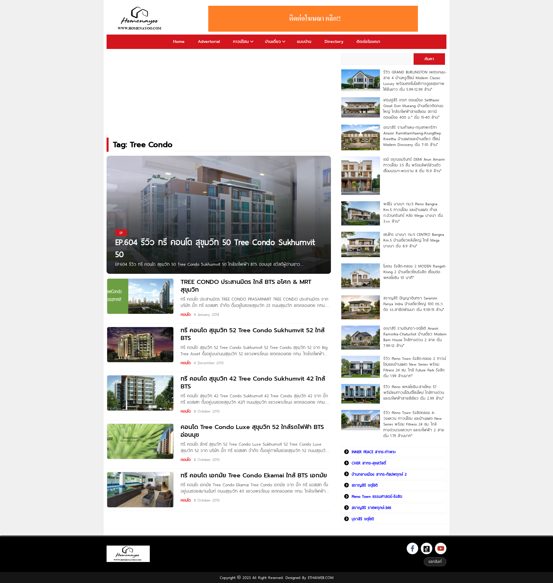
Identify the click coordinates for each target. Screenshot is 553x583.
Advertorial (209, 42)
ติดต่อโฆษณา (368, 42)
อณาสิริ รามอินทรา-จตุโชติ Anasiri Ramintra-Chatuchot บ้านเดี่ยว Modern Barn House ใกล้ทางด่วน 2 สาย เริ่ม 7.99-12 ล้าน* (414, 336)
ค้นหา (429, 59)
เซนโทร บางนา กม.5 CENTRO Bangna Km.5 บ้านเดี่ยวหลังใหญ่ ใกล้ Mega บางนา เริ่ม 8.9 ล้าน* (413, 240)
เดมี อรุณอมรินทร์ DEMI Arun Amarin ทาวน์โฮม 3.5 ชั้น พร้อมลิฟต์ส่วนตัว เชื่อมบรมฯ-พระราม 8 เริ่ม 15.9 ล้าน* (414, 165)
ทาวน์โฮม (241, 42)
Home (179, 42)
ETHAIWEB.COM (321, 577)
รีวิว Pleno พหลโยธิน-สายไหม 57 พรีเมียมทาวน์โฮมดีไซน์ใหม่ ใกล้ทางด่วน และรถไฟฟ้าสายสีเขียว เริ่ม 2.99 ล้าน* (413, 392)
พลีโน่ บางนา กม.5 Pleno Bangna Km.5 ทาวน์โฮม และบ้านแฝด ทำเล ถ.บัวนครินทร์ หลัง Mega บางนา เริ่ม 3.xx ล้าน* (413, 212)
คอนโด (186, 314)
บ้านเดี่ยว (273, 42)
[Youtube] (440, 548)
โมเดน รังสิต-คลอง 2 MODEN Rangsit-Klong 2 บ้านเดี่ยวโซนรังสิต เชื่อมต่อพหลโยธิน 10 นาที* (414, 271)
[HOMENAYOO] (141, 19)
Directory (334, 42)
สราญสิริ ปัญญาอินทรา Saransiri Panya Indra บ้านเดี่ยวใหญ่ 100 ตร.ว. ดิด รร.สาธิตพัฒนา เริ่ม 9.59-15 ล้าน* (413, 303)
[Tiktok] (426, 548)
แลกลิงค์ (435, 561)
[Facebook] (412, 548)
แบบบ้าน (304, 42)
